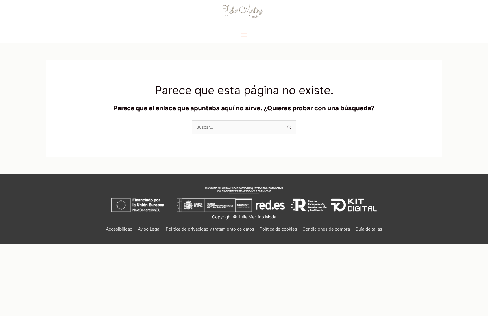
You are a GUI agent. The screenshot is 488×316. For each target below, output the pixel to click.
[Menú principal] (244, 35)
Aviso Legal (149, 229)
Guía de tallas (368, 229)
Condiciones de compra (326, 229)
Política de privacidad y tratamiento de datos (210, 229)
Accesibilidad (119, 229)
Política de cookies (278, 229)
